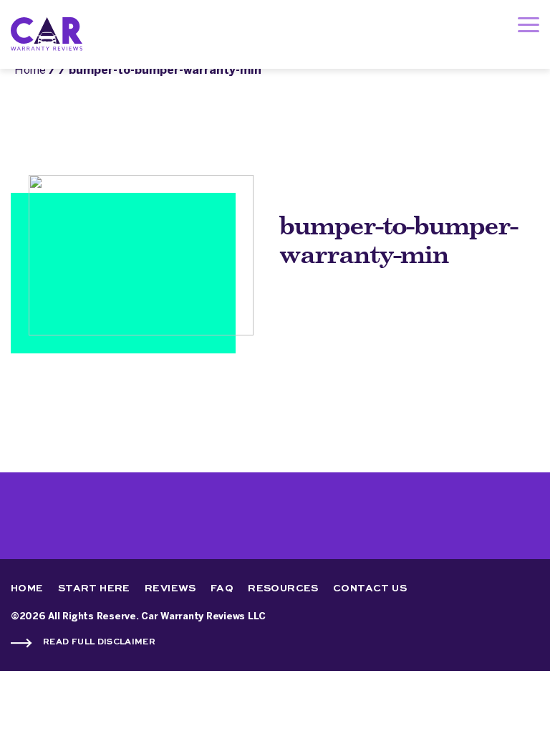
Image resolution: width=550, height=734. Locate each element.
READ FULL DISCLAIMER (99, 642)
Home (30, 70)
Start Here (94, 588)
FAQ (222, 588)
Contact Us (370, 588)
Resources (283, 588)
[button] (528, 28)
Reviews (170, 588)
